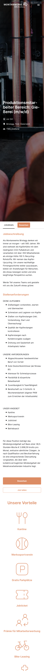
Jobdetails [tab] (9, 225)
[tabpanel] (22, 363)
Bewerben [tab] (23, 225)
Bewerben (22, 481)
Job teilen (22, 490)
